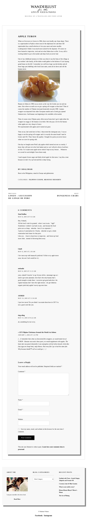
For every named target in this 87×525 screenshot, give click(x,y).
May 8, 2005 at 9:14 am (26, 217)
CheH (20, 249)
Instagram (48, 516)
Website (20, 419)
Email (20, 409)
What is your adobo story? (67, 487)
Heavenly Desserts (52, 179)
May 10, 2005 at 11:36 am (27, 298)
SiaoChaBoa (22, 214)
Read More (17, 499)
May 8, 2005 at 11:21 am (27, 271)
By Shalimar (25, 169)
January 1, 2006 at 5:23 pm (28, 335)
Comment (21, 371)
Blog (39, 21)
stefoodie (21, 268)
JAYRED (21, 296)
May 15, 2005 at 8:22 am (27, 318)
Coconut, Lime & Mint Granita (68, 484)
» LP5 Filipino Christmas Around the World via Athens (37, 332)
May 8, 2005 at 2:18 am (26, 251)
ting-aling (21, 315)
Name (20, 400)
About (47, 21)
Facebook (38, 516)
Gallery (30, 21)
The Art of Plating (64, 495)
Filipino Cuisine (36, 179)
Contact (57, 21)
